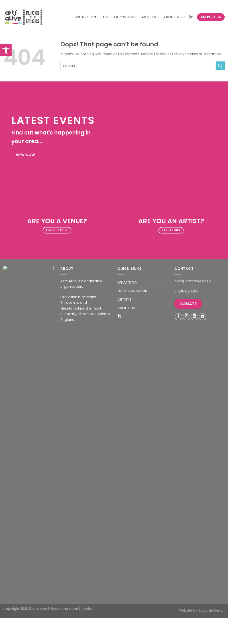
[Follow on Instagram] (186, 316)
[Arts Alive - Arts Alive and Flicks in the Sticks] (25, 17)
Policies (87, 608)
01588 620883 (186, 291)
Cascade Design (211, 610)
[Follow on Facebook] (178, 316)
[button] (6, 50)
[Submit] (220, 65)
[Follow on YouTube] (202, 316)
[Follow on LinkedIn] (194, 316)
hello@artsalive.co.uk (192, 281)
